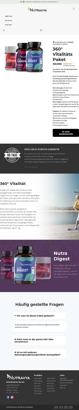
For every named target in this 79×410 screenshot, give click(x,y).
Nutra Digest (38, 378)
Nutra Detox (51, 378)
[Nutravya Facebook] (7, 397)
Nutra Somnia (51, 381)
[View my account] (4, 30)
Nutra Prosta (38, 391)
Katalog (8, 20)
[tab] (39, 316)
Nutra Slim (37, 386)
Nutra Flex (37, 383)
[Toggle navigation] (74, 8)
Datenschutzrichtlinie (66, 383)
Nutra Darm (38, 393)
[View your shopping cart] (41, 30)
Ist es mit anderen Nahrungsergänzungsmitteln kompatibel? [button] (37, 353)
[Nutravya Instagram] (12, 397)
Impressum (63, 385)
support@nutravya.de (13, 385)
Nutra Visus (37, 388)
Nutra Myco (50, 388)
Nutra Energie (38, 381)
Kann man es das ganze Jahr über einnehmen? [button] (34, 340)
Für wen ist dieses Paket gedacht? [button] (35, 316)
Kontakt (8, 25)
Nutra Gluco (50, 386)
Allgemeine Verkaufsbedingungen (66, 379)
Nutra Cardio (51, 391)
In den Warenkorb (66, 133)
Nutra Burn (50, 383)
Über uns (8, 16)
